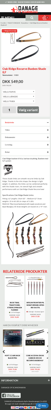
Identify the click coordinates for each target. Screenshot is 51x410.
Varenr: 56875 (35, 367)
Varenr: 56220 (35, 314)
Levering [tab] (8, 145)
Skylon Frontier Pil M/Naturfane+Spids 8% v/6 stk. (35, 305)
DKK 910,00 (35, 371)
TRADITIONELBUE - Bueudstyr (17, 23)
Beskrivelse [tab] (9, 122)
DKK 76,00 (14, 317)
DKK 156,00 (12, 371)
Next (47, 352)
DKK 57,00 (35, 316)
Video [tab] (7, 130)
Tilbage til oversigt (10, 31)
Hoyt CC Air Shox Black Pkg (12, 357)
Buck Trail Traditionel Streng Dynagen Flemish (14, 306)
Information (9, 380)
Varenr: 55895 (12, 367)
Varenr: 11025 (14, 315)
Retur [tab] (7, 152)
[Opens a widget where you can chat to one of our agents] (42, 406)
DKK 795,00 (35, 369)
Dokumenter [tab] (10, 137)
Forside (3, 23)
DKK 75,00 (12, 369)
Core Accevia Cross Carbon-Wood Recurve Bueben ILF (35, 358)
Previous (3, 352)
